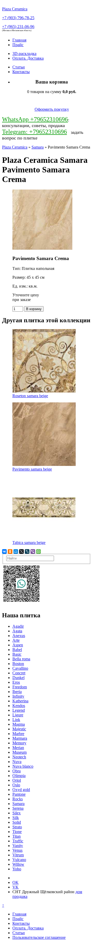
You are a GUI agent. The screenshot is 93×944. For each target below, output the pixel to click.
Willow (18, 864)
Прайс (18, 45)
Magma (18, 724)
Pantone (19, 794)
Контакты (21, 71)
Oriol (16, 780)
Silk (15, 817)
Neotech (19, 757)
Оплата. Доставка (28, 58)
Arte (16, 640)
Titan (16, 836)
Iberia (17, 691)
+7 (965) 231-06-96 (18, 26)
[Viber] (32, 551)
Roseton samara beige (30, 396)
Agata (17, 631)
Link (16, 719)
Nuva (16, 761)
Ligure (17, 715)
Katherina (20, 701)
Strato (17, 827)
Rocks (17, 799)
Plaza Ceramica (14, 147)
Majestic (19, 729)
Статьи (18, 67)
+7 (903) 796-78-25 (18, 18)
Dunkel (18, 677)
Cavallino (20, 668)
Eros (16, 682)
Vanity (17, 845)
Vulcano (19, 859)
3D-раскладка (24, 53)
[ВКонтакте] (4, 551)
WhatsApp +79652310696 (35, 119)
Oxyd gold (21, 789)
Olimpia (19, 775)
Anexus (18, 635)
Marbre (18, 733)
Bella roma (21, 659)
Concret (18, 673)
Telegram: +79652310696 (34, 131)
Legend (18, 710)
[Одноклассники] (10, 551)
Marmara (19, 738)
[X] (21, 551)
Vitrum (18, 855)
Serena (18, 808)
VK (15, 887)
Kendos (18, 705)
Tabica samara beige (28, 542)
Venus (17, 850)
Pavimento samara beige (32, 469)
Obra (16, 771)
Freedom (19, 687)
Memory (19, 743)
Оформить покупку (52, 109)
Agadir (18, 626)
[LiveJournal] (27, 551)
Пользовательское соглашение (39, 937)
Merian (18, 747)
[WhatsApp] (38, 551)
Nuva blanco (22, 766)
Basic (16, 654)
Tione (17, 831)
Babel (17, 649)
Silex (16, 813)
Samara (38, 147)
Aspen (17, 645)
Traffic (17, 841)
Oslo (16, 785)
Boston (18, 663)
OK (15, 882)
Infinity (18, 696)
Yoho (16, 869)
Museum (19, 752)
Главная (19, 40)
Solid (16, 822)
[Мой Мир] (15, 551)
